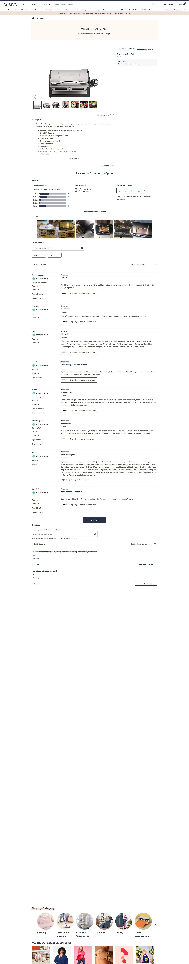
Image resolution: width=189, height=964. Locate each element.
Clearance (49, 10)
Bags (98, 10)
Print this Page (109, 166)
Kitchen (123, 10)
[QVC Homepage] (33, 18)
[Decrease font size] (113, 115)
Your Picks (6, 10)
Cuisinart (120, 57)
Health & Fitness (147, 10)
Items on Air (46, 4)
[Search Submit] (153, 4)
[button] (165, 4)
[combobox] (102, 4)
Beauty (74, 10)
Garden (58, 10)
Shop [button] (24, 4)
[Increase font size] (111, 115)
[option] (94, 13)
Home (105, 10)
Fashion (66, 10)
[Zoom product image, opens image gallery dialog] (34, 97)
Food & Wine (133, 10)
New (14, 10)
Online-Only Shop (36, 10)
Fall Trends (23, 10)
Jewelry (83, 10)
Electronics (114, 10)
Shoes (91, 10)
